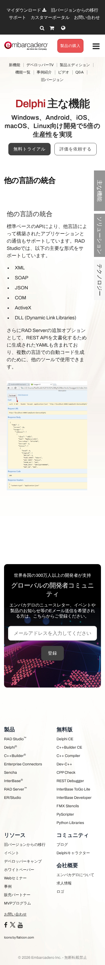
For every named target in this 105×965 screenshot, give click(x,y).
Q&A (79, 72)
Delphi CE (65, 739)
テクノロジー (100, 280)
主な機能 (100, 191)
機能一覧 (22, 72)
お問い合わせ (87, 17)
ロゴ (60, 892)
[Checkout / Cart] (52, 28)
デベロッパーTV (40, 65)
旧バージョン (52, 80)
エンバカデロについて (75, 875)
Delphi (10, 747)
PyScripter (65, 814)
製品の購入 (70, 46)
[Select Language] (63, 28)
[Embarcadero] (26, 46)
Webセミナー (15, 878)
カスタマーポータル (50, 17)
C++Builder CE (69, 747)
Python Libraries (70, 823)
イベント (11, 853)
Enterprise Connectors (23, 764)
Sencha (10, 772)
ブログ (62, 845)
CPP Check (66, 772)
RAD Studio (15, 738)
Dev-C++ (64, 764)
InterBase (13, 780)
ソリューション (100, 235)
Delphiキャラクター (73, 853)
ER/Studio (12, 798)
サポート (17, 17)
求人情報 (64, 883)
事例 (8, 886)
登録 (52, 653)
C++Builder (15, 755)
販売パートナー (17, 895)
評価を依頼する (76, 149)
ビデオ (63, 72)
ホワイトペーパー (19, 870)
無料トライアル (29, 149)
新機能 (14, 65)
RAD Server (15, 789)
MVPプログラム (17, 903)
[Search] (42, 28)
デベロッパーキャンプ (23, 861)
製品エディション (75, 65)
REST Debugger (70, 781)
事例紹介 (44, 72)
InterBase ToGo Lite (73, 789)
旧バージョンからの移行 (74, 10)
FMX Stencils (68, 806)
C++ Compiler (68, 756)
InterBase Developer (74, 798)
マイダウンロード (24, 10)
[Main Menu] (96, 46)
